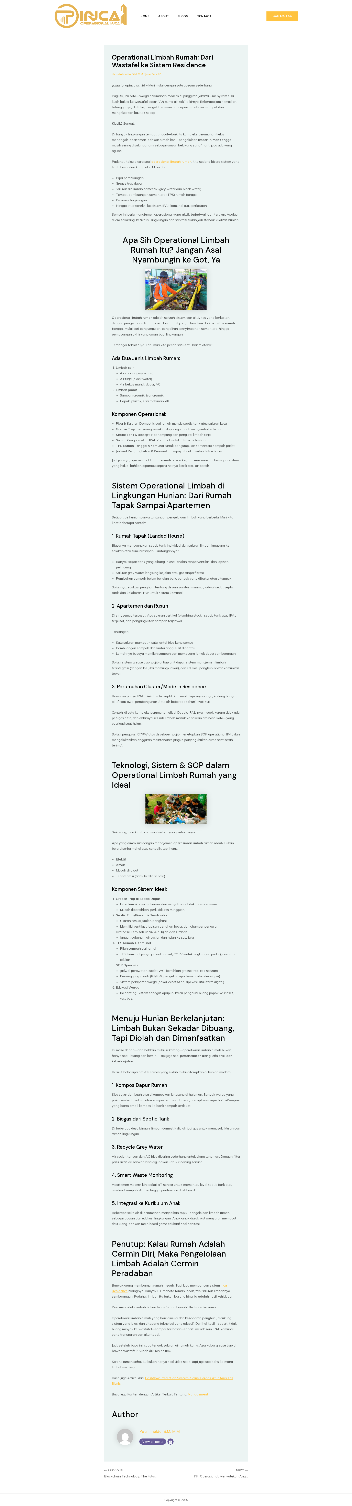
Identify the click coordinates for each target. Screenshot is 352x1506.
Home (145, 16)
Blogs (183, 16)
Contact (204, 16)
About (163, 16)
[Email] (170, 1441)
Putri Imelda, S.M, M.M (159, 1431)
